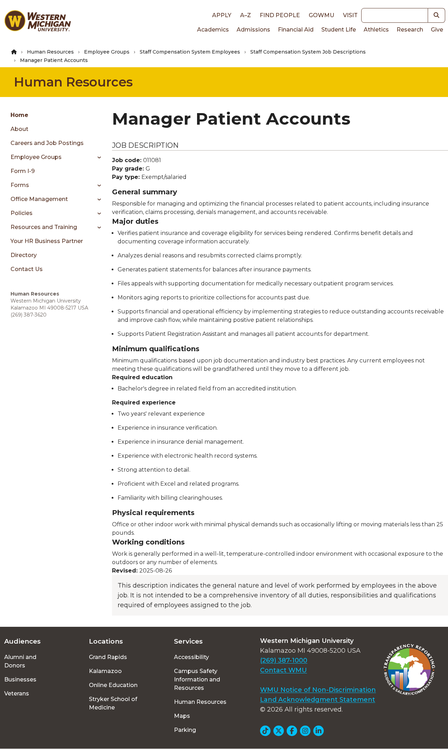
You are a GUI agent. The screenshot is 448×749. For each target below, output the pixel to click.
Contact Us (26, 269)
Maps (182, 716)
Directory (23, 255)
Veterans (16, 693)
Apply (221, 15)
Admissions (253, 29)
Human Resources (50, 52)
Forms (19, 185)
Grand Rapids (108, 657)
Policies (21, 213)
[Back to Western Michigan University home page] (37, 22)
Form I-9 (22, 171)
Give (437, 29)
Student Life (338, 29)
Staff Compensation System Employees (190, 52)
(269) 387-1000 (283, 660)
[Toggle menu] (97, 157)
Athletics (376, 29)
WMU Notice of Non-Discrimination (318, 690)
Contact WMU (283, 670)
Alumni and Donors (20, 661)
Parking (185, 730)
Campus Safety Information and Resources (197, 679)
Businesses (20, 679)
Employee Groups (107, 52)
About (19, 129)
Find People (280, 15)
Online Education (113, 685)
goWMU (321, 15)
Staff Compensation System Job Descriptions (308, 52)
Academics (213, 29)
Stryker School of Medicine (113, 703)
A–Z (245, 15)
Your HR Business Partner (46, 241)
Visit (350, 15)
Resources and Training (43, 227)
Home (19, 115)
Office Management (39, 199)
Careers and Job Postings (47, 143)
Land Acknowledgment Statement (317, 699)
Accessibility (191, 657)
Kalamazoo (105, 671)
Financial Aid (296, 29)
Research (410, 29)
